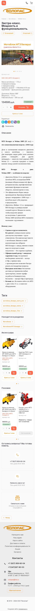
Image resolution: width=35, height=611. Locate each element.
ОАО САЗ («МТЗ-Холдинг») (11, 78)
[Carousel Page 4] (19, 71)
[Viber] (15, 122)
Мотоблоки (12, 19)
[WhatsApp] (18, 122)
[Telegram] (12, 122)
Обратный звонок (15, 590)
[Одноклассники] (9, 122)
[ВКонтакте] (6, 122)
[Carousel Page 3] (17, 71)
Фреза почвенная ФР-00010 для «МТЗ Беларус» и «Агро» (9, 354)
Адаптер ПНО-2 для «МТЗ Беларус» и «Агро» (25, 354)
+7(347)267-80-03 (16, 567)
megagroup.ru (23, 609)
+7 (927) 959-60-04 (16, 563)
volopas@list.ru (13, 579)
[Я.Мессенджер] (3, 122)
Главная (4, 19)
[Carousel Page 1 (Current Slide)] (16, 383)
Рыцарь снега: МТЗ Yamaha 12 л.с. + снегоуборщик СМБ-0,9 (25, 410)
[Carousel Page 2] (15, 71)
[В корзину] (13, 373)
